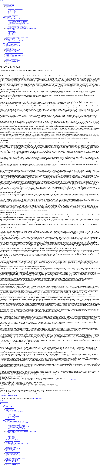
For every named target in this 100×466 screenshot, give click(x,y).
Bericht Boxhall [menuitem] (11, 432)
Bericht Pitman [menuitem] (11, 437)
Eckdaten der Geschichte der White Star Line (18, 40)
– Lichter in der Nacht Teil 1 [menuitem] (11, 461)
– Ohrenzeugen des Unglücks (11, 56)
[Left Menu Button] (1, 400)
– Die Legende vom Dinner (11, 44)
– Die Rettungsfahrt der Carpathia (12, 60)
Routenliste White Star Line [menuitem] (14, 444)
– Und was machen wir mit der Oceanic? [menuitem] (14, 455)
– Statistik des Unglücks (10, 7)
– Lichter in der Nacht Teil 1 (11, 59)
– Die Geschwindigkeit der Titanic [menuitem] (12, 441)
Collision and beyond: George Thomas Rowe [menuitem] (18, 430)
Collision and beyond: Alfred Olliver (16, 24)
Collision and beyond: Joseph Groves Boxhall (18, 20)
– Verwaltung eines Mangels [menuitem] (11, 460)
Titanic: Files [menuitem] (5, 446)
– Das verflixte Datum (10, 46)
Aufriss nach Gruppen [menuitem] (13, 417)
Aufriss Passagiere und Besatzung (15, 9)
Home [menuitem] (4, 405)
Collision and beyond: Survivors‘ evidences (14, 18)
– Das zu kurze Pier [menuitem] (9, 450)
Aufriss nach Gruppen (13, 15)
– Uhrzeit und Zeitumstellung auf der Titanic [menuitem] (14, 458)
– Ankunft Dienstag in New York (12, 51)
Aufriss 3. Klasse (12, 12)
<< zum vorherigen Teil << (6, 63)
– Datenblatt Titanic (9, 5)
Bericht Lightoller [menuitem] (12, 435)
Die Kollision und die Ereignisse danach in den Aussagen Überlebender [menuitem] (20, 431)
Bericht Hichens (11, 31)
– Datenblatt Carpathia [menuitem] (10, 419)
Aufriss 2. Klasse (12, 11)
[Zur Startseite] (1, 0)
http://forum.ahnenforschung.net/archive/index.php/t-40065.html (62, 379)
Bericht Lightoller (12, 32)
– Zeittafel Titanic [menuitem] (9, 409)
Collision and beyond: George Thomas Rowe (18, 27)
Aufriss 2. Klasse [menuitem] (12, 414)
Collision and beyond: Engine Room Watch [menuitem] (17, 424)
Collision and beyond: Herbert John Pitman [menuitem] (17, 428)
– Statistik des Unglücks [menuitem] (10, 410)
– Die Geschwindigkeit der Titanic (12, 38)
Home (4, 2)
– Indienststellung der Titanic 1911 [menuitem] (12, 448)
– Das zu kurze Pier (9, 48)
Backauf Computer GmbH (36, 398)
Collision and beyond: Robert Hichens (16, 22)
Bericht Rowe (11, 35)
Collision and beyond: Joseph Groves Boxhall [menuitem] (18, 422)
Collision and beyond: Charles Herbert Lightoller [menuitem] (18, 426)
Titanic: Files (5, 43)
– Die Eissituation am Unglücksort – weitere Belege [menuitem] (16, 439)
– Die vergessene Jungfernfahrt (12, 50)
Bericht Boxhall (11, 29)
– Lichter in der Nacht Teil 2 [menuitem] (11, 464)
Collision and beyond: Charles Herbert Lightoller (18, 23)
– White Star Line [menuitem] (9, 442)
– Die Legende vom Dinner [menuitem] (11, 447)
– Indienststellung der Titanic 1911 (12, 45)
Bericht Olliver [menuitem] (11, 436)
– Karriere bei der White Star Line (12, 49)
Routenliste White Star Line (14, 42)
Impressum (16, 395)
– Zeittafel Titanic (9, 6)
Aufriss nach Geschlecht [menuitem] (13, 416)
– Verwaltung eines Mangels (11, 57)
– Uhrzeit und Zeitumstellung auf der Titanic (14, 55)
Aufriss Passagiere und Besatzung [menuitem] (15, 411)
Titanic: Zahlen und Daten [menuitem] (8, 406)
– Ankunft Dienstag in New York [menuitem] (12, 454)
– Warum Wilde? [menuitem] (9, 457)
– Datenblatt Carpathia (10, 16)
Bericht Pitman (11, 34)
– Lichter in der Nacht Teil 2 (11, 61)
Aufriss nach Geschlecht (13, 13)
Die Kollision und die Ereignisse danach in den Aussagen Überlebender (20, 28)
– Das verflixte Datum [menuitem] (10, 449)
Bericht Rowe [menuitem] (11, 438)
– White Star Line (9, 39)
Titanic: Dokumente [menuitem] (7, 420)
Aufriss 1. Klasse (12, 10)
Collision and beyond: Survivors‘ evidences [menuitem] (14, 421)
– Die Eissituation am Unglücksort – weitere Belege (16, 37)
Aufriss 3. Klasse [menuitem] (12, 415)
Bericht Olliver (11, 33)
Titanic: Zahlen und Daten (8, 4)
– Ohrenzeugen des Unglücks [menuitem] (11, 459)
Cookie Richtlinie (4, 395)
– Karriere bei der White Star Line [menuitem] (12, 452)
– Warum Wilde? (9, 54)
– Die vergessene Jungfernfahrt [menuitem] (12, 453)
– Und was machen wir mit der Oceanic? (14, 53)
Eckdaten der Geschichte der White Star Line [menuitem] (18, 443)
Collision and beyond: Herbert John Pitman (17, 26)
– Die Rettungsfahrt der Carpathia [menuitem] (12, 463)
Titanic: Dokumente (7, 17)
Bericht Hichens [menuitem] (11, 433)
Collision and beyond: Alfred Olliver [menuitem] (16, 427)
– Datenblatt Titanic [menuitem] (9, 408)
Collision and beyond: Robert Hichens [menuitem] (16, 425)
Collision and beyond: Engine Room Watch (17, 21)
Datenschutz (11, 395)
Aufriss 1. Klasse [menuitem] (12, 412)
